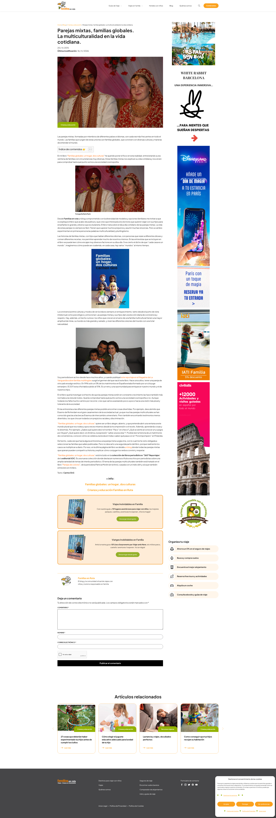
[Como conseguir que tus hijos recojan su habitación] (199, 718)
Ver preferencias (264, 804)
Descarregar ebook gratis (128, 554)
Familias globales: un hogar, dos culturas (86, 155)
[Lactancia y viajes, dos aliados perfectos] (158, 718)
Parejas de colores (71, 464)
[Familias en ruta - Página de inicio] (66, 9)
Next (223, 728)
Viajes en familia (134, 6)
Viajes (101, 785)
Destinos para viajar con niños (110, 781)
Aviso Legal (262, 811)
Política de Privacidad (248, 811)
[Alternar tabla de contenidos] (89, 149)
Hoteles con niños (156, 6)
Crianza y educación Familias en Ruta (110, 490)
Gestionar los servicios (230, 795)
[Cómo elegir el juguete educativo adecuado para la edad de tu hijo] (117, 718)
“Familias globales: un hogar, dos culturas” (76, 423)
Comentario (63, 607)
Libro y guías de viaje (147, 794)
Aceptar (226, 804)
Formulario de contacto (190, 781)
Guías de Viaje (114, 6)
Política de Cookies (233, 811)
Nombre (61, 633)
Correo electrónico (66, 642)
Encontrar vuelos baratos (149, 785)
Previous (53, 728)
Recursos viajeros (167, 729)
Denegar (245, 804)
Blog (171, 6)
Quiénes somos (186, 6)
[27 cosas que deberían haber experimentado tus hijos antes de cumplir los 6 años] (76, 718)
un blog (128, 447)
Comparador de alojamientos (151, 789)
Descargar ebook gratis (127, 519)
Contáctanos (211, 6)
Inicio (59, 25)
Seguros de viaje (146, 781)
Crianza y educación (74, 25)
